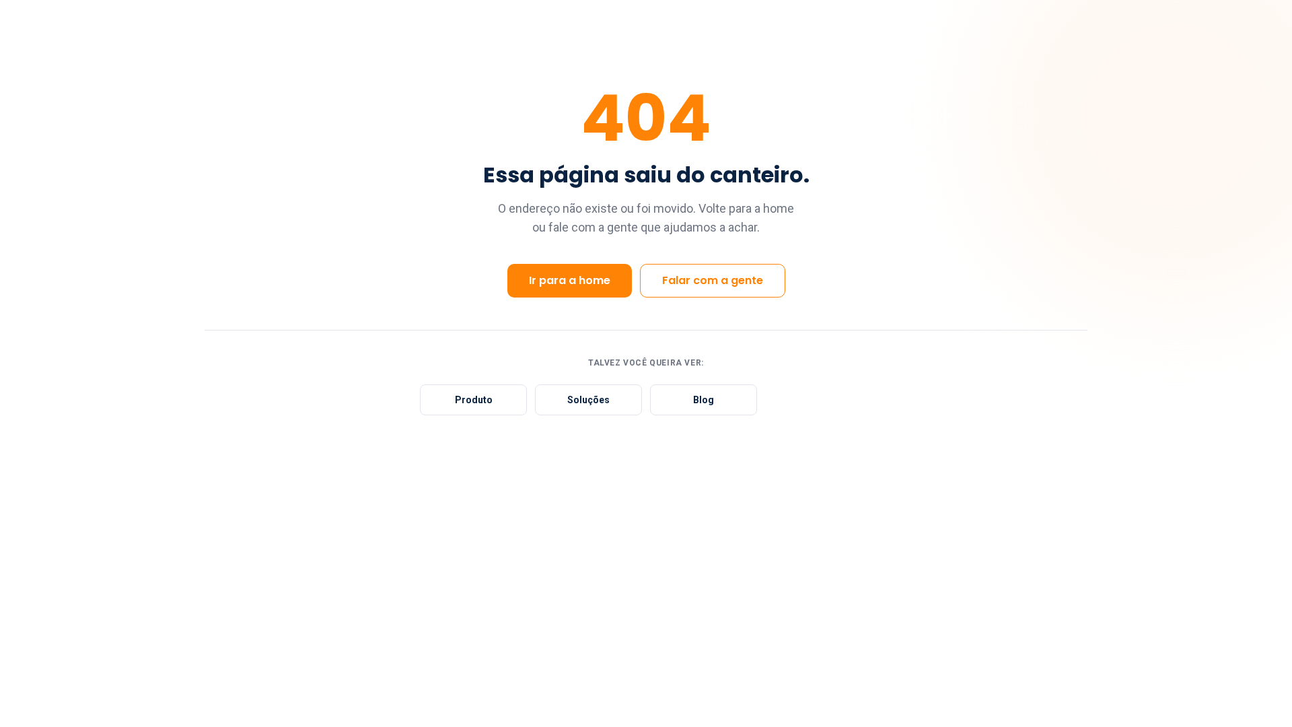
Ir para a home (569, 280)
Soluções (588, 399)
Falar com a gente (712, 280)
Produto (474, 399)
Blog (703, 399)
